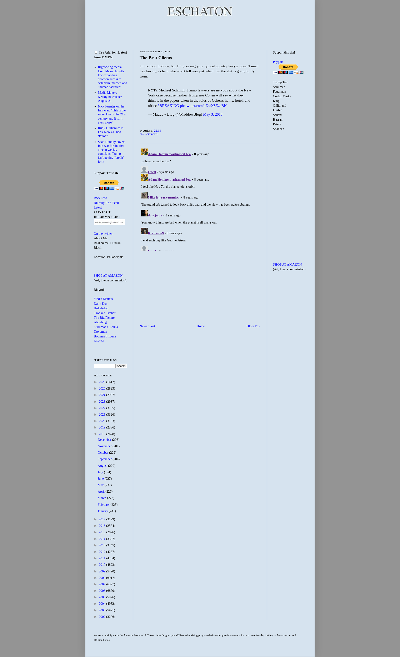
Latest (98, 207)
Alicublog (100, 322)
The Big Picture (104, 317)
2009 (102, 571)
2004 (102, 603)
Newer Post (147, 326)
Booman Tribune (105, 336)
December (105, 439)
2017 (102, 519)
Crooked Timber (104, 313)
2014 (102, 539)
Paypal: (278, 62)
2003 (102, 610)
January (103, 511)
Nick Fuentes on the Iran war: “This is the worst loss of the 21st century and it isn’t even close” (112, 114)
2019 (102, 427)
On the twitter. (103, 233)
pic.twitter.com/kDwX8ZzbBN (203, 106)
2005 (102, 597)
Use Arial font (108, 52)
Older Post (253, 326)
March (102, 498)
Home (201, 326)
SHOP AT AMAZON (108, 275)
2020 (102, 421)
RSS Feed (100, 198)
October (103, 452)
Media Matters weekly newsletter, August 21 (110, 96)
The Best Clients (156, 57)
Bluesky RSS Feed (106, 203)
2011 (102, 558)
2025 (102, 388)
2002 (102, 616)
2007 (102, 584)
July (101, 472)
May (101, 485)
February (104, 504)
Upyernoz (100, 331)
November (105, 446)
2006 (102, 590)
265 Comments (148, 134)
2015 (102, 532)
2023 (102, 401)
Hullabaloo (101, 308)
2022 (102, 408)
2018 (102, 434)
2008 (102, 578)
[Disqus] (200, 199)
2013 (102, 545)
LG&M (99, 341)
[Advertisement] (200, 33)
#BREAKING (168, 106)
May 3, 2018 (212, 114)
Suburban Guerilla (106, 327)
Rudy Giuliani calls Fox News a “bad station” (110, 132)
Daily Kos (100, 303)
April (101, 491)
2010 (102, 564)
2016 (102, 525)
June (101, 478)
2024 (102, 395)
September (105, 459)
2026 (102, 382)
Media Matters (103, 299)
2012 (102, 551)
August (103, 465)
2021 (102, 414)
